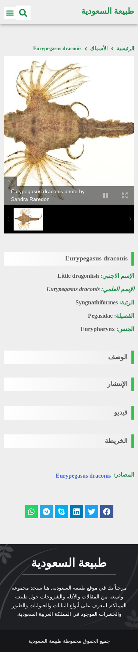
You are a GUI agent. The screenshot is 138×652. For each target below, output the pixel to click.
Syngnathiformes (96, 302)
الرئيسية (125, 48)
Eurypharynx (98, 329)
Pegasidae (100, 316)
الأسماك (99, 48)
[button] (23, 13)
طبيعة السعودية (107, 11)
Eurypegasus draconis (83, 475)
